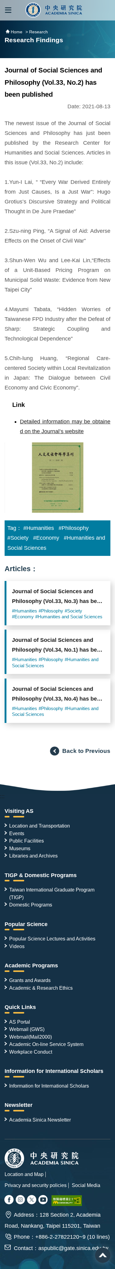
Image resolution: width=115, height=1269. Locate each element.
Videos (17, 946)
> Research (36, 31)
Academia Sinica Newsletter (40, 1119)
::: (2, 796)
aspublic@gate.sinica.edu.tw (73, 1248)
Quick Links (20, 1007)
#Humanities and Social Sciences (68, 616)
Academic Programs (31, 965)
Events (16, 833)
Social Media (86, 1185)
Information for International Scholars (54, 1071)
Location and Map (24, 1174)
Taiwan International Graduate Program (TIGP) (51, 893)
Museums (19, 848)
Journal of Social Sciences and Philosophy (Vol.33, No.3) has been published (57, 598)
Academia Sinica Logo (54, 10)
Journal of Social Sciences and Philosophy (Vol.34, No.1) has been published (57, 647)
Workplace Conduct (30, 1052)
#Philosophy (74, 528)
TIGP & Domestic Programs (41, 875)
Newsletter (19, 1105)
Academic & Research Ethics (41, 988)
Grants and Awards (30, 980)
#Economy (46, 538)
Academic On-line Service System (46, 1044)
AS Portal (19, 1022)
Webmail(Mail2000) (30, 1037)
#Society (18, 538)
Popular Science (26, 924)
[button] (8, 10)
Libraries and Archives (33, 855)
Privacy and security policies (36, 1185)
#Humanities (38, 528)
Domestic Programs (30, 904)
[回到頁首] (102, 1255)
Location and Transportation (39, 825)
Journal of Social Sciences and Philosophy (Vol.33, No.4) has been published (57, 695)
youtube (43, 1200)
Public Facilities (26, 840)
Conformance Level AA (67, 1200)
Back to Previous (86, 750)
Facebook (9, 1200)
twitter (21, 1200)
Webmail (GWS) (26, 1029)
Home (16, 31)
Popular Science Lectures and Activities (52, 938)
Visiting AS (19, 811)
